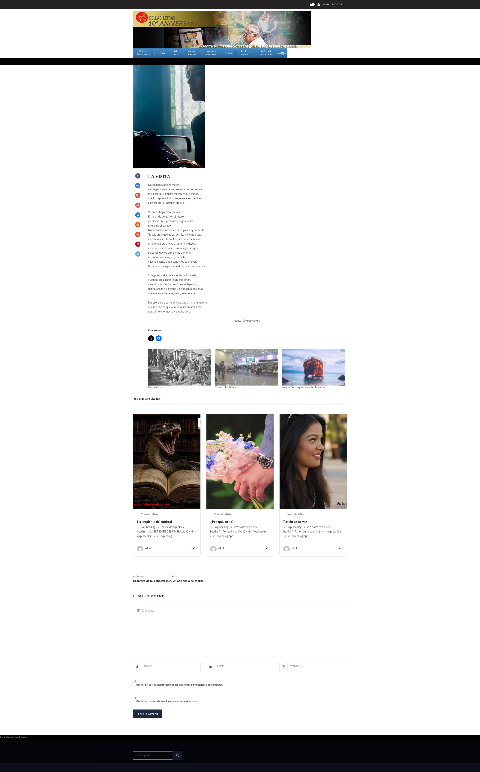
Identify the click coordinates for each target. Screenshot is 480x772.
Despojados (155, 387)
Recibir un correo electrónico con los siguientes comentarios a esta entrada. (179, 685)
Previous (151, 578)
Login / (326, 4)
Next (186, 578)
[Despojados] (179, 367)
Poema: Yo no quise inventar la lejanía (303, 387)
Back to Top (331, 767)
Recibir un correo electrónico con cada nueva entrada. (167, 701)
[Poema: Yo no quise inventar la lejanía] (313, 367)
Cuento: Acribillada (226, 387)
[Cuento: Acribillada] (246, 367)
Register (337, 4)
